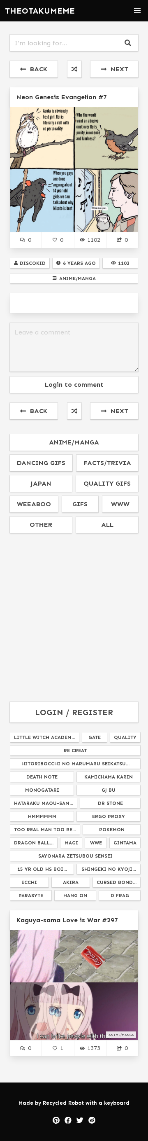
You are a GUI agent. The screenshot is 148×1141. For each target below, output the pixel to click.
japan (40, 483)
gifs (80, 504)
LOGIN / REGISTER (74, 712)
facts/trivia (107, 463)
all (107, 524)
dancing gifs (41, 463)
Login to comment (74, 384)
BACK (36, 69)
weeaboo (34, 504)
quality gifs (107, 483)
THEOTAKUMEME (40, 11)
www (120, 504)
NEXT (117, 69)
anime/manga (74, 442)
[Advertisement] (74, 618)
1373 (93, 1048)
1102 (93, 239)
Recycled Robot (63, 1103)
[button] (137, 10)
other (41, 524)
